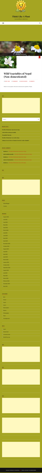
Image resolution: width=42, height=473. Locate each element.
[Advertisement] (21, 33)
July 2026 (5, 219)
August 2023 (6, 249)
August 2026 (6, 216)
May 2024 (5, 238)
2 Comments (32, 81)
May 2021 (5, 286)
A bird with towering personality (9, 132)
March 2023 (5, 259)
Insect (4, 302)
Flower (4, 299)
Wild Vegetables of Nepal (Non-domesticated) (17, 75)
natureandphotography (8, 154)
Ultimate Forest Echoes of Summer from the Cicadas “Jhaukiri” (15, 140)
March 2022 (5, 278)
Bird (4, 297)
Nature (4, 310)
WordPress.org (6, 337)
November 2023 (6, 243)
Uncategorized (23, 81)
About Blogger (6, 203)
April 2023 (5, 257)
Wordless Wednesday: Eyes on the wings (10, 137)
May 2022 (5, 275)
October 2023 (6, 246)
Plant (4, 315)
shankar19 (15, 81)
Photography (6, 313)
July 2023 (5, 251)
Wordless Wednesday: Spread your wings (11, 129)
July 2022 (5, 273)
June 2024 (5, 235)
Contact (5, 206)
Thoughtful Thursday (6, 135)
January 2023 (6, 262)
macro (4, 305)
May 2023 (5, 254)
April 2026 (5, 227)
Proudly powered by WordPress (12, 470)
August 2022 (6, 270)
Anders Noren (33, 470)
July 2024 (5, 232)
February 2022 (6, 281)
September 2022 (6, 267)
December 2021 (6, 283)
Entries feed (5, 331)
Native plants (6, 307)
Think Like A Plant (21, 16)
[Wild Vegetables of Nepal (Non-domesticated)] (8, 68)
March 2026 (5, 230)
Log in (4, 329)
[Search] (39, 23)
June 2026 (5, 222)
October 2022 (6, 265)
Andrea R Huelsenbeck (8, 159)
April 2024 (5, 241)
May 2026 (5, 225)
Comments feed (6, 334)
